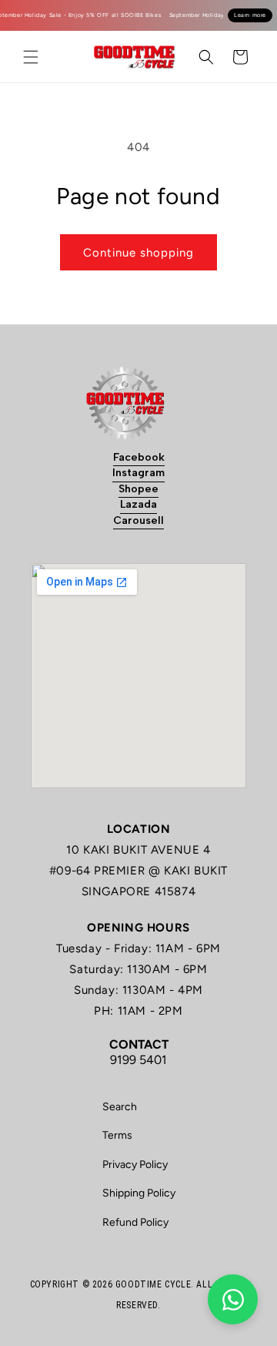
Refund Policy (135, 1222)
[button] (31, 57)
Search (119, 1106)
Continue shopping (138, 253)
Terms (117, 1135)
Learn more (250, 15)
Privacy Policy (135, 1164)
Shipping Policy (138, 1193)
